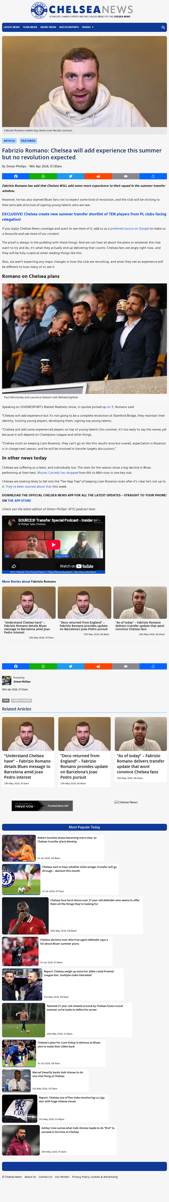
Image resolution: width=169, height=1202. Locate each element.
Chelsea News (13, 1177)
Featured (28, 141)
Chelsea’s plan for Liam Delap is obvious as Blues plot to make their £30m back (69, 1044)
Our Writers (62, 1177)
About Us (30, 1177)
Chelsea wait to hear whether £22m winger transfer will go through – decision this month (79, 868)
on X (110, 407)
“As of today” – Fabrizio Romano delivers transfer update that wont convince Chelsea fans (139, 625)
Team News (30, 27)
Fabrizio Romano (21, 700)
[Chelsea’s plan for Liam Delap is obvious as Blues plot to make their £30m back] (19, 1053)
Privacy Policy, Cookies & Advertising (95, 1177)
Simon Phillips (16, 166)
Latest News (12, 27)
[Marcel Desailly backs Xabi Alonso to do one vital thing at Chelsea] (16, 1080)
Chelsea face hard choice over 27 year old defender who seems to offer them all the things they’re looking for (95, 902)
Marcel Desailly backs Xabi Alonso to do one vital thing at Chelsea (57, 1074)
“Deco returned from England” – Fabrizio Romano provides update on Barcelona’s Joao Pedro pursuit (84, 625)
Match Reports (69, 27)
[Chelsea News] (127, 805)
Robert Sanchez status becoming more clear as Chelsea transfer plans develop (67, 839)
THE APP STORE (19, 501)
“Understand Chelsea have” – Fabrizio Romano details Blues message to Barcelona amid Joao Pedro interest (27, 627)
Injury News (48, 27)
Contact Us (45, 1177)
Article (9, 141)
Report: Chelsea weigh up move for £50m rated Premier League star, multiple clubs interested (79, 973)
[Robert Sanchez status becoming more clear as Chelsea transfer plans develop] (19, 848)
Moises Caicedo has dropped (57, 473)
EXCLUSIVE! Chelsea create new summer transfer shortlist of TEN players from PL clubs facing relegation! (84, 217)
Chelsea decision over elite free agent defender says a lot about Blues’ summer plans (74, 941)
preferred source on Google (129, 229)
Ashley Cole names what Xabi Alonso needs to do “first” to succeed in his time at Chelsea (78, 1130)
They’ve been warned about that (29, 486)
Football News (56, 806)
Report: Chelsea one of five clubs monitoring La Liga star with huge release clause (72, 1099)
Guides (86, 27)
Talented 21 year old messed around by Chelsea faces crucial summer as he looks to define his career (85, 1007)
